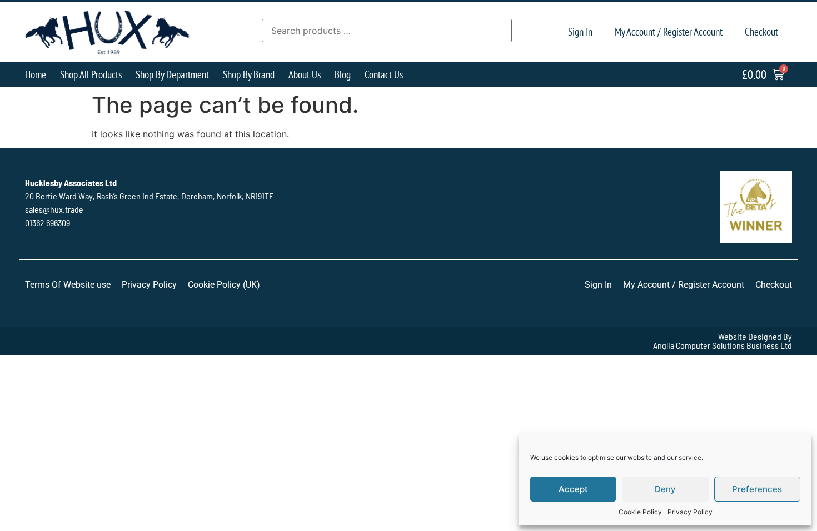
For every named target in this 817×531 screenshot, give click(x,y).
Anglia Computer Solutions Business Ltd (722, 345)
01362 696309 (47, 222)
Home (35, 74)
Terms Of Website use (68, 284)
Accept (573, 489)
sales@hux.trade (54, 209)
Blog (343, 74)
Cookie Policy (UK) (224, 284)
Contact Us (384, 74)
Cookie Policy (640, 512)
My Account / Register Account (669, 31)
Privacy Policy (690, 512)
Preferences (757, 489)
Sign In (580, 31)
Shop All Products (91, 74)
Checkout (761, 31)
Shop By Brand (249, 74)
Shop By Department (172, 74)
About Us (304, 74)
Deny (665, 489)
